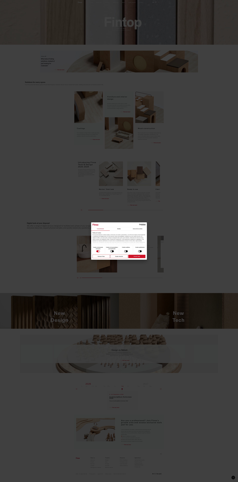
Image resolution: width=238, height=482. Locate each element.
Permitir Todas (137, 256)
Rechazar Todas (101, 256)
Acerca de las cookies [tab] (137, 228)
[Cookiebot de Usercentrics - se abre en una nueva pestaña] (140, 225)
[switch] (112, 251)
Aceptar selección (119, 256)
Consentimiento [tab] (100, 228)
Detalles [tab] (119, 228)
